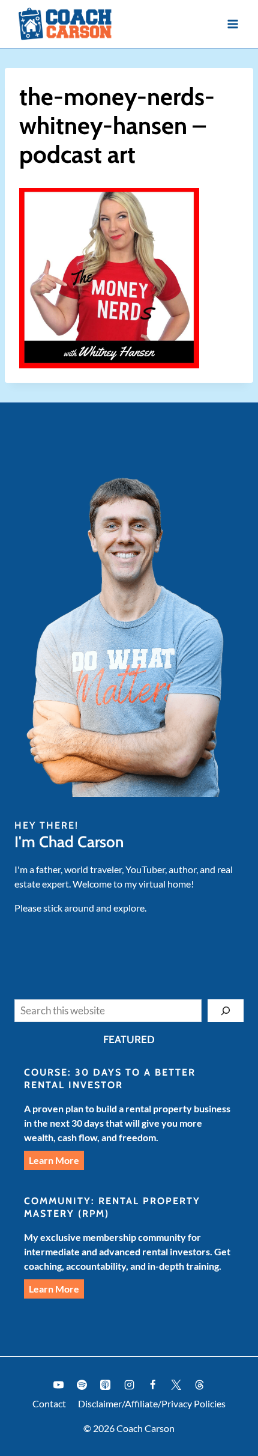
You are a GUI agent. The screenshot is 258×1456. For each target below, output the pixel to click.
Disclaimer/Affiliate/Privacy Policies (152, 1403)
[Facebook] (152, 1385)
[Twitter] (176, 1385)
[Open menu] (232, 23)
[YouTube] (59, 1385)
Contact (49, 1403)
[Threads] (199, 1385)
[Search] (226, 1010)
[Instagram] (129, 1385)
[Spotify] (82, 1385)
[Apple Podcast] (105, 1385)
